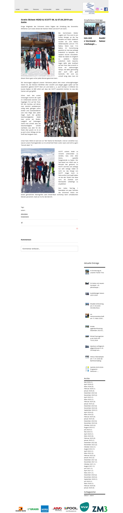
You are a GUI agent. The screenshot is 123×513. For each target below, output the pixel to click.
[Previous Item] (87, 29)
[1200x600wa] (101, 9)
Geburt (86, 495)
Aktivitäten (24, 214)
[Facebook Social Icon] (106, 9)
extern (23, 210)
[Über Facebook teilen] (22, 223)
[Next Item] (102, 29)
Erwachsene (25, 217)
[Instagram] (97, 9)
